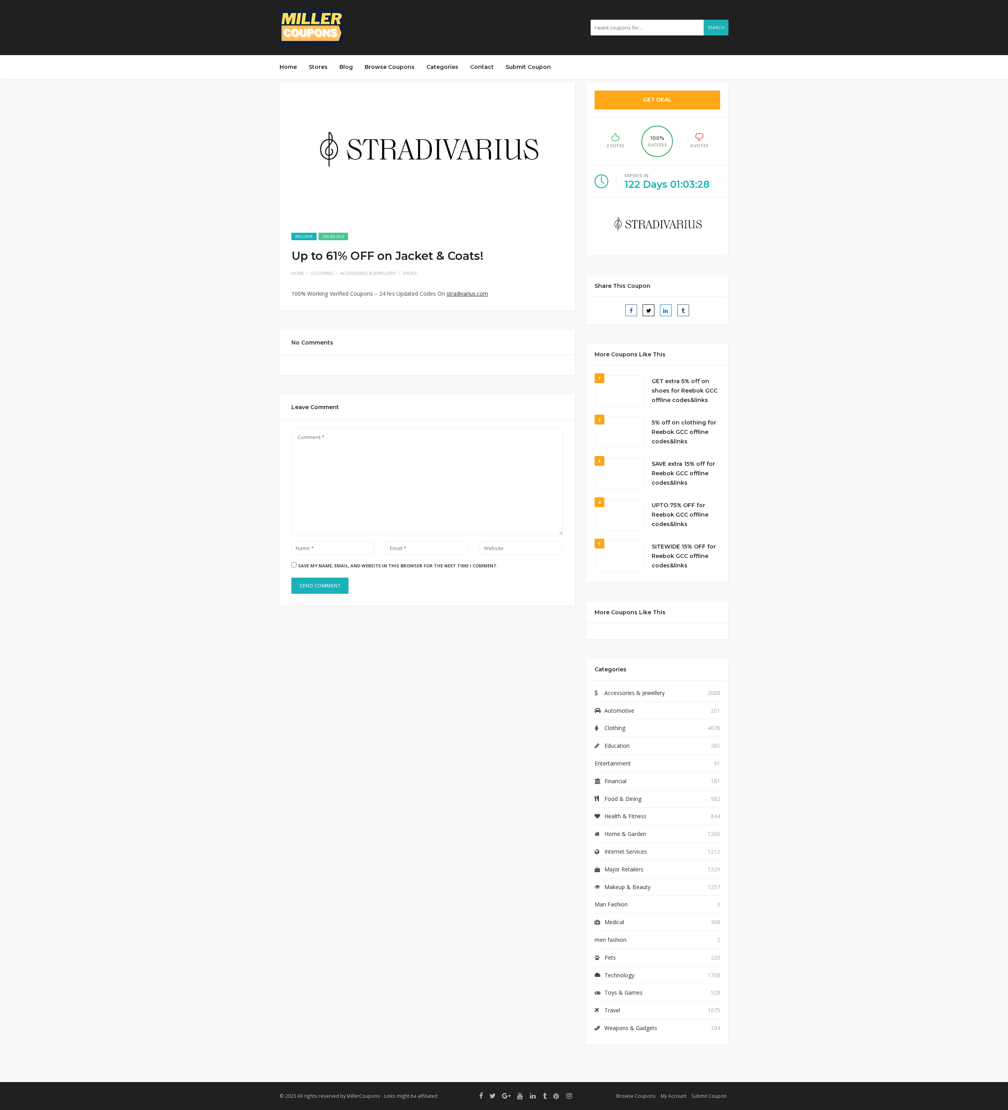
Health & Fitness (625, 816)
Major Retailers (623, 869)
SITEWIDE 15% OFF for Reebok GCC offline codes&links (684, 556)
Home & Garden (625, 834)
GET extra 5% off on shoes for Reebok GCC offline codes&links (684, 391)
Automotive (619, 710)
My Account (673, 1096)
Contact (482, 66)
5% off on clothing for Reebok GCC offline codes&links (684, 432)
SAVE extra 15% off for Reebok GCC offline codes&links (683, 473)
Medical (614, 922)
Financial (615, 781)
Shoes (410, 273)
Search (716, 27)
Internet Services (625, 851)
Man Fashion (611, 904)
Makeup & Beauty (627, 887)
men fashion (610, 939)
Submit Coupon (528, 66)
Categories (442, 66)
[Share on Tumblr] (683, 310)
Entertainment (613, 763)
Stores (318, 66)
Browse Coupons (390, 66)
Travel (612, 1010)
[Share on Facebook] (631, 310)
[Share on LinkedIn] (666, 310)
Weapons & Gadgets (630, 1028)
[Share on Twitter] (648, 310)
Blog (346, 66)
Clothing (322, 273)
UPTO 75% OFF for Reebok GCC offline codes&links (680, 515)
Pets (610, 957)
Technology (619, 975)
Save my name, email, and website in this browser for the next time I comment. (398, 566)
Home (288, 66)
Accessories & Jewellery (368, 273)
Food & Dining (622, 798)
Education (617, 745)
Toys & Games (623, 992)
